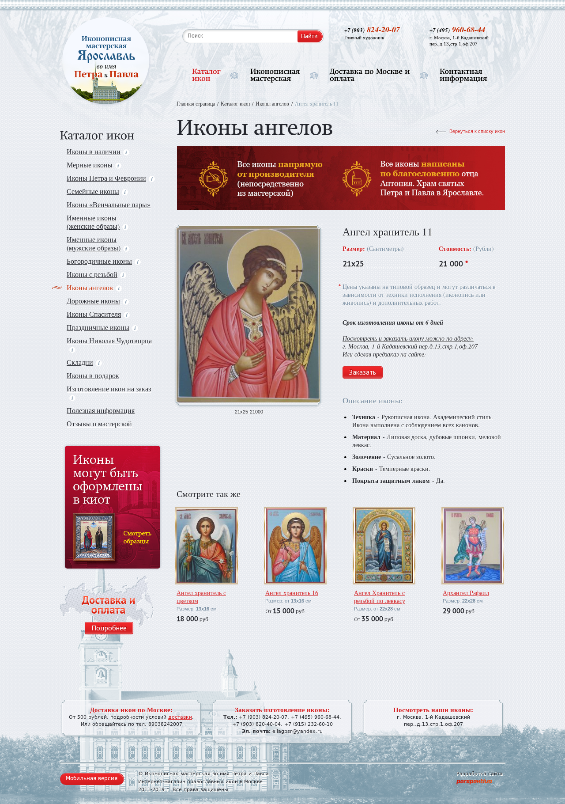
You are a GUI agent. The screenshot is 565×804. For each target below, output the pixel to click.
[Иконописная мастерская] (275, 75)
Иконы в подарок (93, 375)
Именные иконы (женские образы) (93, 222)
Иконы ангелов (90, 287)
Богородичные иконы (99, 260)
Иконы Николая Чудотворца (109, 340)
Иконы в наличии (94, 151)
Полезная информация (101, 410)
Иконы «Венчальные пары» (109, 204)
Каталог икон (235, 103)
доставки (180, 717)
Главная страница (196, 103)
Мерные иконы (90, 164)
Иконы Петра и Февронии (106, 177)
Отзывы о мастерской (99, 423)
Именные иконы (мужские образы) (94, 243)
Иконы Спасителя (94, 314)
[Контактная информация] (463, 75)
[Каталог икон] (206, 75)
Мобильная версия (91, 778)
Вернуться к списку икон (477, 131)
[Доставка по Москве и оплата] (370, 75)
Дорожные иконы (93, 300)
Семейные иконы (93, 191)
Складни (80, 362)
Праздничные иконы (98, 327)
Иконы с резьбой (92, 274)
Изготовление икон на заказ (109, 388)
